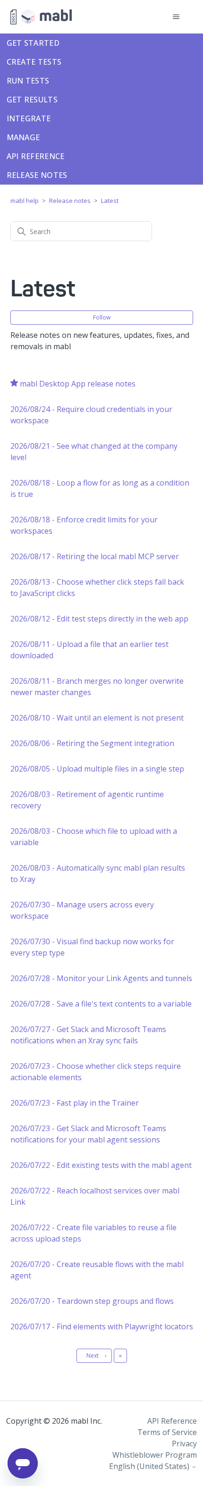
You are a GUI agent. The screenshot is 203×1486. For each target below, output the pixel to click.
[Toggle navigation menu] (176, 17)
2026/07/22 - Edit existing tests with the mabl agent (101, 1165)
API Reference (36, 156)
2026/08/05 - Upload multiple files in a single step (97, 769)
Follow (101, 317)
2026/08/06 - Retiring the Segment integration (92, 743)
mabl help (24, 200)
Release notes (37, 175)
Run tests (28, 81)
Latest (109, 200)
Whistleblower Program (154, 1455)
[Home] (41, 17)
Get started (33, 43)
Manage (23, 137)
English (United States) (150, 1466)
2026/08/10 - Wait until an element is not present (97, 718)
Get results (32, 99)
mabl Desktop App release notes (77, 383)
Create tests (34, 62)
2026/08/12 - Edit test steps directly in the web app (99, 618)
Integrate (29, 118)
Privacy (184, 1443)
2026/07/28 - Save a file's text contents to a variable (101, 1004)
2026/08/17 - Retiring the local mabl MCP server (94, 556)
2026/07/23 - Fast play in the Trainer (74, 1103)
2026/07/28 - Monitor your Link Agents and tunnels (101, 978)
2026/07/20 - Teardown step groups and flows (92, 1301)
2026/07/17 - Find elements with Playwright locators (101, 1326)
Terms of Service (167, 1432)
